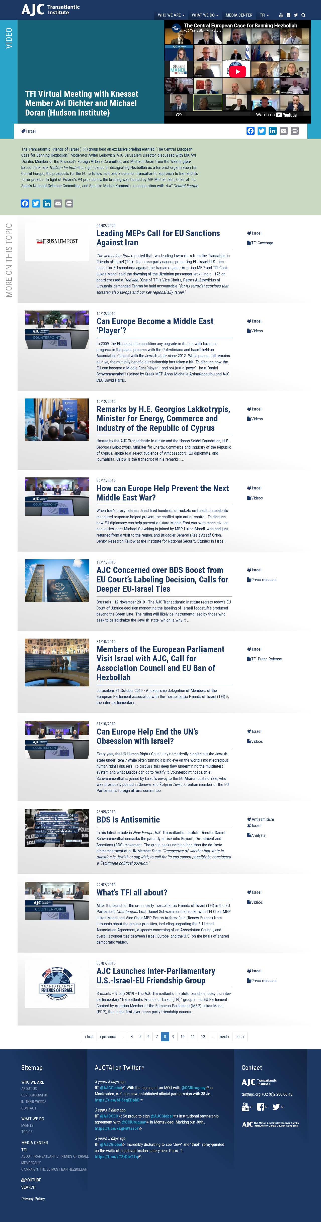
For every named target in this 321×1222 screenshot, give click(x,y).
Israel (31, 131)
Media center (239, 15)
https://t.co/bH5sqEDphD (119, 1099)
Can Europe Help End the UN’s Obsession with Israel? (147, 736)
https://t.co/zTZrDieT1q (118, 1156)
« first (89, 1036)
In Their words (33, 1101)
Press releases (263, 579)
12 (203, 1036)
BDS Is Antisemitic (128, 819)
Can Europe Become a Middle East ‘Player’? (155, 325)
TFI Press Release (266, 658)
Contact (28, 1108)
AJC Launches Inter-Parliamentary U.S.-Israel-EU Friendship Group (156, 975)
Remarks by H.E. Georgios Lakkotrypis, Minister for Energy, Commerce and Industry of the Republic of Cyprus (163, 418)
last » (240, 1036)
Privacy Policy (33, 1198)
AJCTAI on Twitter (119, 1067)
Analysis (258, 835)
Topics (27, 1132)
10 (183, 1036)
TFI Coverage (262, 242)
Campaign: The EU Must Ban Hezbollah (50, 1169)
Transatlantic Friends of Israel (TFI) (197, 696)
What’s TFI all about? (132, 892)
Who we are (170, 15)
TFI (263, 15)
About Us (29, 1088)
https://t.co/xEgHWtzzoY (118, 1128)
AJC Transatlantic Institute (50, 10)
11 (193, 1036)
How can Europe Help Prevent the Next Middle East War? (163, 492)
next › (224, 1036)
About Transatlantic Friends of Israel (50, 1156)
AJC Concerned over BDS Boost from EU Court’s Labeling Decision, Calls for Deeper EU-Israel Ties (162, 579)
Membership (31, 1163)
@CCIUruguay (195, 1087)
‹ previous (108, 1036)
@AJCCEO (110, 1115)
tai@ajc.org (251, 1094)
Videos (257, 330)
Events (27, 1125)
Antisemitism (263, 819)
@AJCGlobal (112, 1087)
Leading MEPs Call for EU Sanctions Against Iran (158, 237)
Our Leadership (34, 1095)
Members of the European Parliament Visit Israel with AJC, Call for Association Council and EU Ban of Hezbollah (160, 663)
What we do (204, 15)
